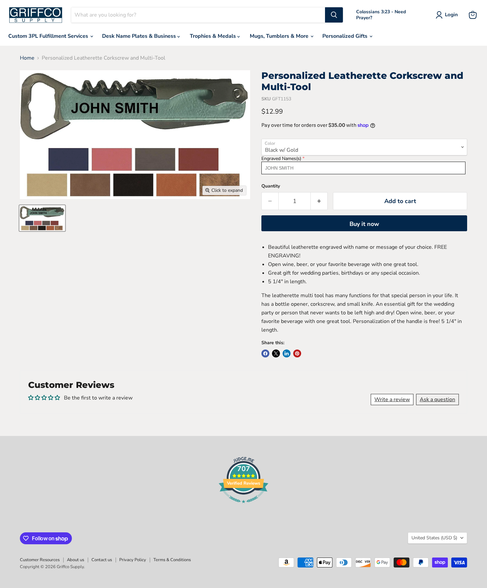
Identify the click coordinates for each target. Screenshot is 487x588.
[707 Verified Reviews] (243, 506)
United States (434, 538)
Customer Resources (40, 560)
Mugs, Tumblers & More (280, 36)
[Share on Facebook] (265, 353)
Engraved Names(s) (281, 158)
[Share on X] (276, 353)
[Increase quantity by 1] (319, 201)
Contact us (101, 560)
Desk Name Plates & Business (139, 36)
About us (75, 560)
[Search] (334, 15)
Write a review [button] (392, 399)
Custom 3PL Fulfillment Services (48, 36)
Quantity (270, 186)
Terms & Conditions (172, 560)
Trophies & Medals (213, 36)
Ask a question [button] (437, 399)
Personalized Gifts (345, 36)
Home (27, 58)
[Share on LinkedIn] (287, 353)
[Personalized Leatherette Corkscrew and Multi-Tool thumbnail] (42, 218)
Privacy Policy (132, 560)
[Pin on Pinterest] (297, 353)
